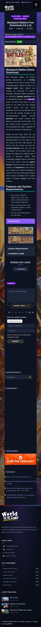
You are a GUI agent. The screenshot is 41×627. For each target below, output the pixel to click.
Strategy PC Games (20, 18)
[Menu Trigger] (36, 4)
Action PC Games (20, 572)
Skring (11, 28)
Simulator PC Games (20, 578)
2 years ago (19, 28)
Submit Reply (19, 306)
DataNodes (22, 269)
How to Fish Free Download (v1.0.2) (19, 477)
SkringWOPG (8, 624)
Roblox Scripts (20, 575)
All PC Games (16, 16)
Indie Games (20, 585)
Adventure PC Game (20, 568)
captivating (31, 99)
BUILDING (25, 16)
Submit (15, 341)
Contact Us (27, 2)
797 (30, 28)
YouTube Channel (14, 2)
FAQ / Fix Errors (10, 556)
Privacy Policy (10, 552)
